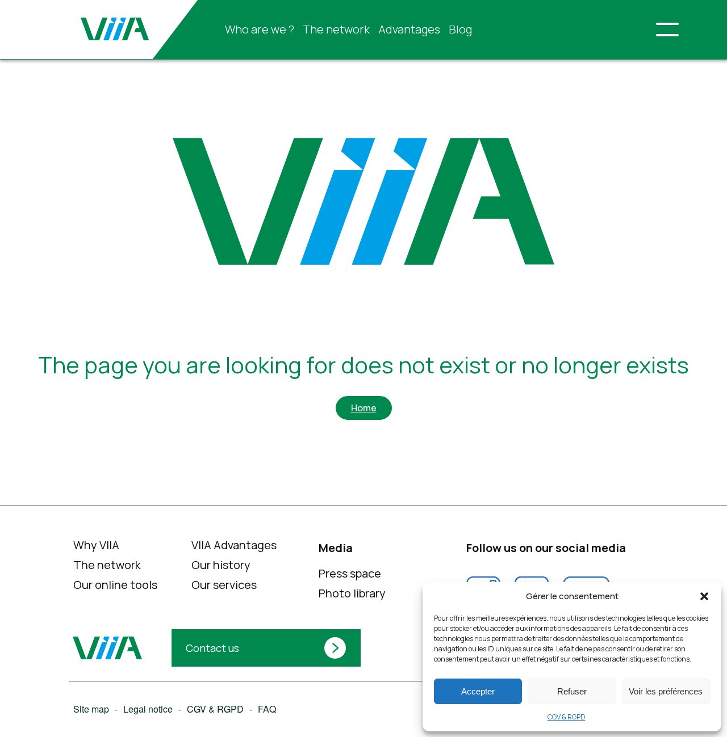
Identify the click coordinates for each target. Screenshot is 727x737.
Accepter (478, 691)
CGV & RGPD (567, 717)
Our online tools (115, 584)
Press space (350, 573)
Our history (220, 564)
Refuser (572, 691)
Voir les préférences (666, 691)
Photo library (352, 593)
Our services (224, 584)
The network (336, 29)
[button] (704, 596)
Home (364, 408)
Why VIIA (96, 545)
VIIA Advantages (234, 545)
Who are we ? (259, 29)
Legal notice (147, 709)
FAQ (266, 709)
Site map (90, 709)
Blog (460, 29)
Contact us (212, 648)
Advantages (409, 29)
